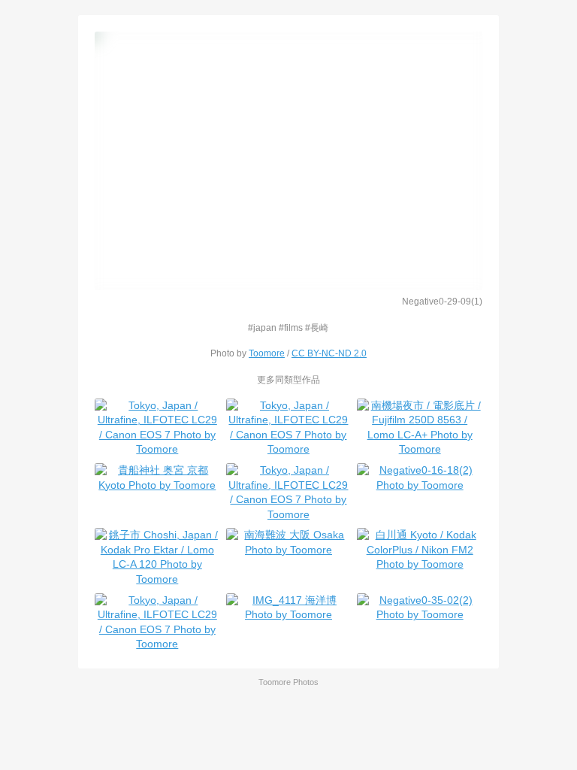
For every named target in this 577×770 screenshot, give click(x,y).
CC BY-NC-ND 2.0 (329, 353)
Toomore (267, 353)
